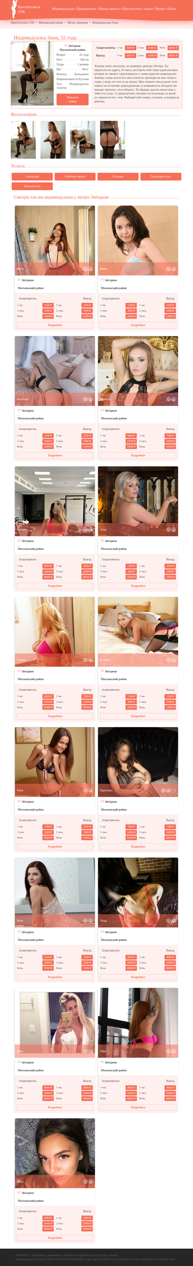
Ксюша (104, 659)
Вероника (106, 790)
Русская (84, 79)
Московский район (51, 22)
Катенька (23, 399)
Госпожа (118, 176)
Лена (103, 529)
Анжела (105, 399)
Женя (20, 268)
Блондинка (81, 74)
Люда (103, 920)
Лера (103, 1051)
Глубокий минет (75, 176)
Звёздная (74, 45)
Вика (20, 1181)
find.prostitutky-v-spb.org (80, 1259)
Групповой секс (161, 176)
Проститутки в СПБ (29, 9)
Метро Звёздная (77, 22)
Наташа (22, 529)
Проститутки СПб (22, 22)
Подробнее (55, 325)
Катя (20, 920)
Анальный (32, 176)
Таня (20, 790)
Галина (21, 659)
